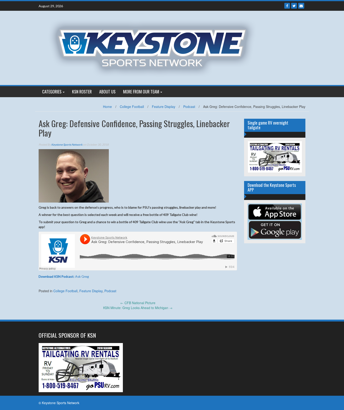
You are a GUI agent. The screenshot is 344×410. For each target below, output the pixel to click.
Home (107, 106)
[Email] (301, 6)
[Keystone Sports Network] (155, 47)
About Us (107, 92)
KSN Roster (82, 92)
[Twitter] (294, 6)
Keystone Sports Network (66, 144)
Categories (52, 92)
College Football (132, 106)
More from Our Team (141, 92)
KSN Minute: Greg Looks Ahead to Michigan (137, 307)
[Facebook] (287, 6)
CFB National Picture (137, 302)
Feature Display (163, 106)
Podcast (189, 106)
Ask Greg (64, 276)
